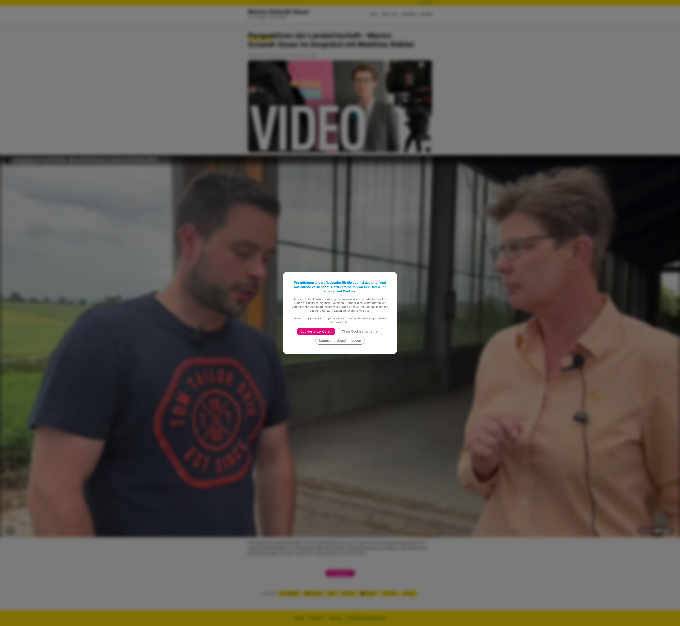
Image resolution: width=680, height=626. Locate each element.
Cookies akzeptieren (316, 331)
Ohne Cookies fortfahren (361, 331)
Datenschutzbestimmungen (340, 340)
